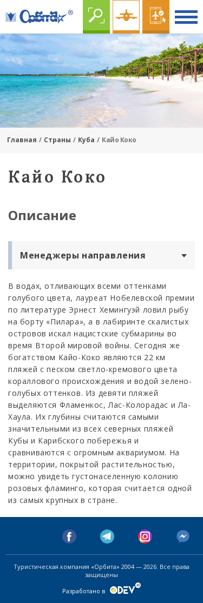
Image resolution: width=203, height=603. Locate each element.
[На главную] (39, 16)
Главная (22, 139)
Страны (57, 139)
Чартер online (126, 17)
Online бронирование (155, 17)
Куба (86, 139)
